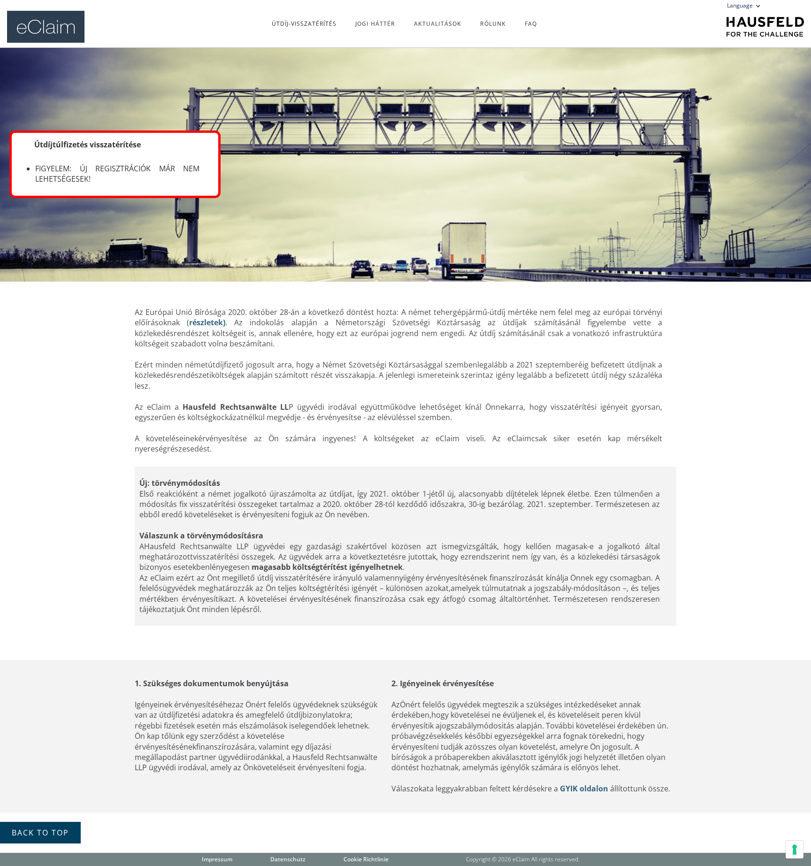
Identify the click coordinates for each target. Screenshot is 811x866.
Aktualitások (437, 24)
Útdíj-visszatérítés (304, 24)
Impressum (217, 859)
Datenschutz (288, 859)
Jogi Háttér (375, 24)
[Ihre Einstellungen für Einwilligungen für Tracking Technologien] (794, 849)
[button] (746, 7)
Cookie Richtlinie (366, 859)
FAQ (531, 24)
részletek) (207, 322)
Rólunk (493, 24)
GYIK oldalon (584, 788)
